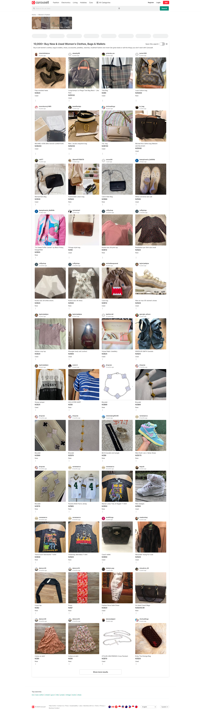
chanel (47, 695)
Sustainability (74, 705)
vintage (68, 695)
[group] (100, 23)
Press (66, 705)
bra (33, 695)
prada (62, 695)
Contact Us (60, 705)
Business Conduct (54, 708)
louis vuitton (39, 695)
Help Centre (52, 705)
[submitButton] (164, 8)
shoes (79, 695)
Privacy (102, 705)
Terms (97, 705)
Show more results (100, 672)
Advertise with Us (88, 705)
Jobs (80, 705)
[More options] (35, 101)
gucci (53, 695)
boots (74, 695)
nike (57, 695)
